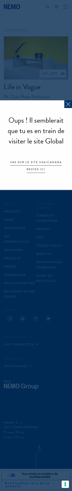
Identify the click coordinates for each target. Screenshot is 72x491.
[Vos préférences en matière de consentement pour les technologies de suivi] (65, 484)
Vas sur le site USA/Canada (36, 162)
